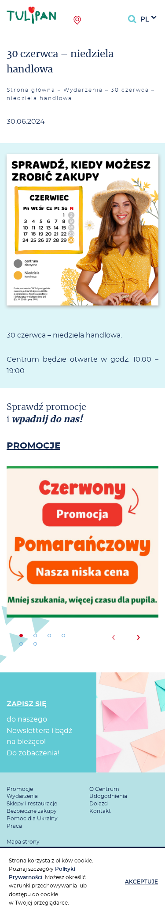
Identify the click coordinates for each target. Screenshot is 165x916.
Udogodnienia (108, 796)
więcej (83, 572)
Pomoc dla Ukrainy (32, 818)
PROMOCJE (33, 446)
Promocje (20, 789)
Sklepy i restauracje (32, 803)
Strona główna (31, 90)
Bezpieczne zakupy (32, 811)
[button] (21, 635)
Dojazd (98, 803)
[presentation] (113, 637)
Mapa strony (23, 841)
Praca (14, 826)
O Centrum (104, 789)
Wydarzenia (83, 90)
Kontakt (100, 811)
